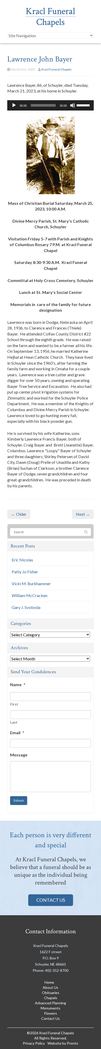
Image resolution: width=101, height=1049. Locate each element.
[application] (50, 105)
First (14, 704)
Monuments (50, 1008)
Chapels (50, 998)
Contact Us (50, 900)
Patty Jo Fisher (25, 571)
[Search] (86, 532)
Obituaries (50, 992)
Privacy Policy (34, 1043)
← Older (18, 514)
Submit (18, 800)
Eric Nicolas (22, 559)
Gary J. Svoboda (26, 607)
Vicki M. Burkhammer (31, 583)
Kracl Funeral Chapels (56, 69)
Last (13, 722)
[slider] (84, 104)
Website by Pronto (62, 1043)
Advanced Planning (50, 1003)
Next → (83, 514)
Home (49, 982)
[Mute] (72, 105)
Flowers (50, 1013)
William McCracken (29, 595)
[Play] (14, 105)
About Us (50, 987)
